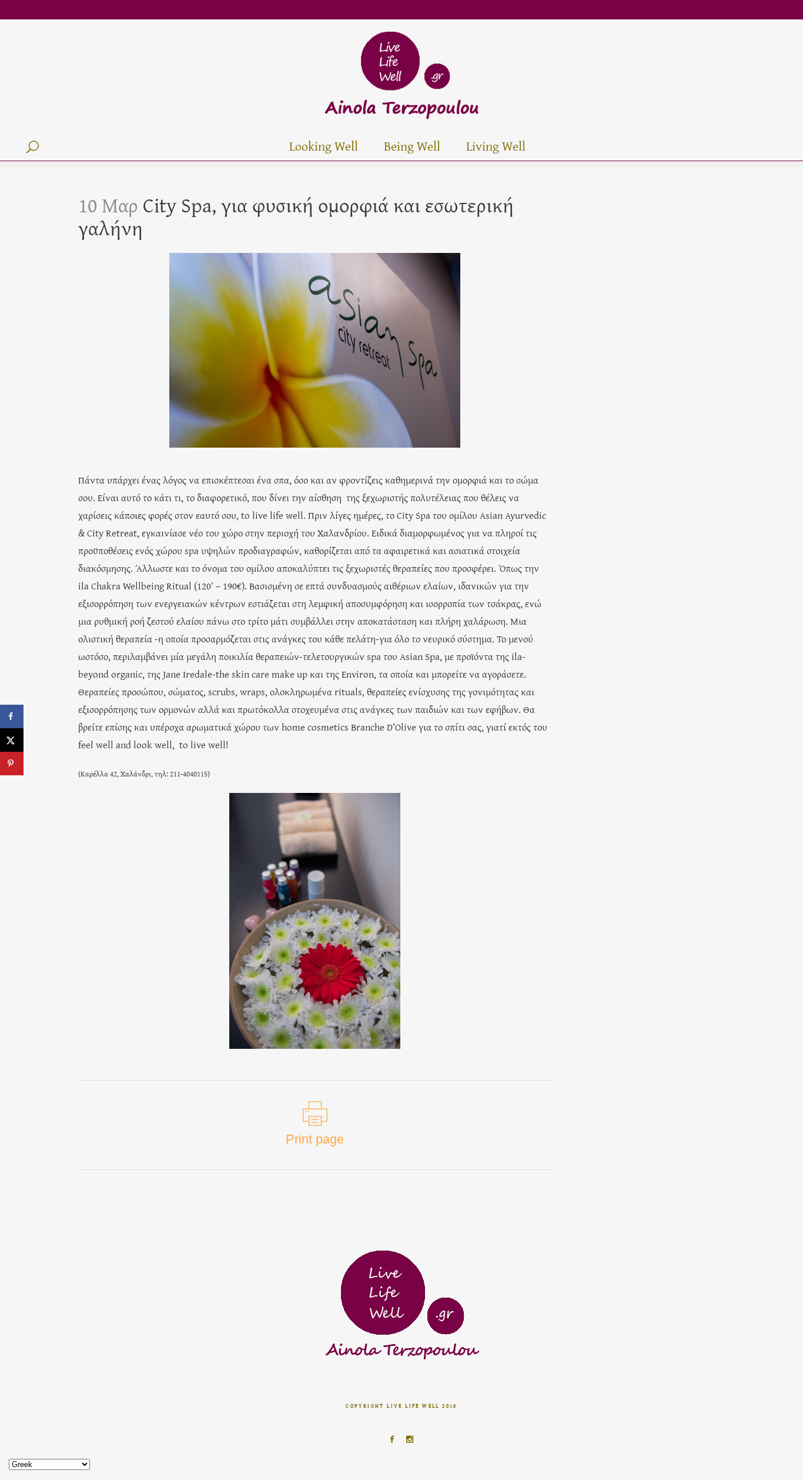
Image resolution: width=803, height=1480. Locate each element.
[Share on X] (12, 740)
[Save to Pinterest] (12, 763)
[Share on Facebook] (12, 716)
